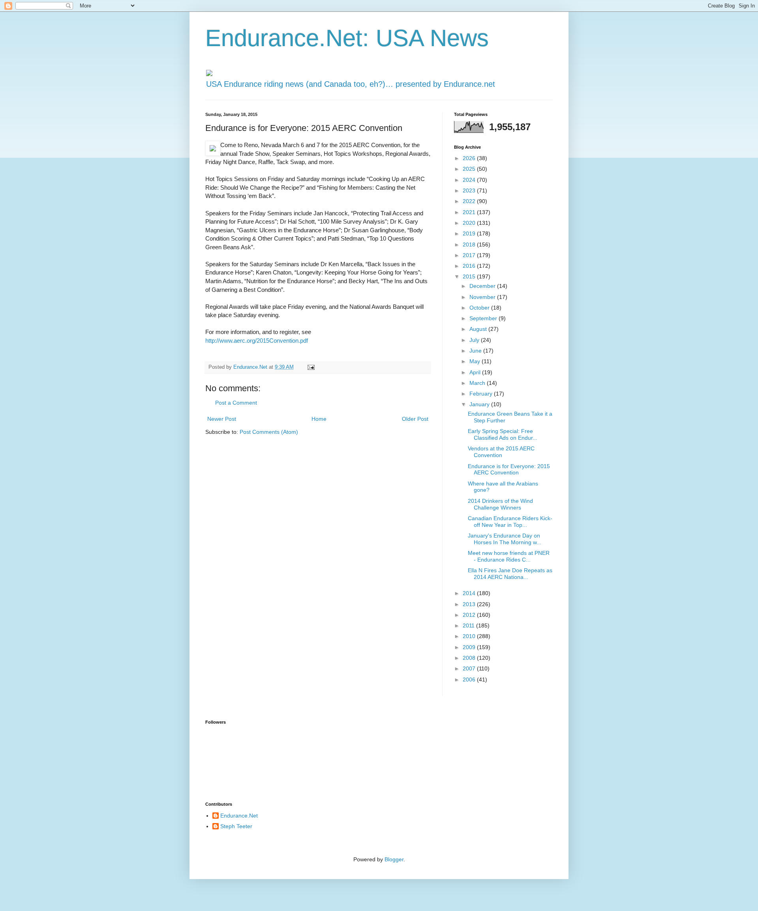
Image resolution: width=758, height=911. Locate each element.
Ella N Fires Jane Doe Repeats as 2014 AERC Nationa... (510, 573)
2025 (470, 169)
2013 (470, 604)
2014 (470, 593)
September (484, 318)
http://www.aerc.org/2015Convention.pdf (256, 340)
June (476, 350)
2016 (470, 266)
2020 (470, 223)
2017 (470, 255)
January (480, 404)
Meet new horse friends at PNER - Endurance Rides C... (509, 556)
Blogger (394, 859)
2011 (469, 625)
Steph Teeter (236, 826)
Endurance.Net (239, 815)
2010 (470, 636)
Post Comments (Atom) (269, 432)
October (480, 307)
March (478, 383)
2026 (470, 158)
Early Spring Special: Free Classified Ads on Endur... (502, 434)
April (475, 372)
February (481, 393)
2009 (470, 647)
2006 (470, 679)
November (483, 297)
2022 (470, 201)
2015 (470, 276)
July (475, 340)
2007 (470, 668)
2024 (470, 180)
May (475, 361)
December (483, 286)
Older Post (415, 419)
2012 (470, 615)
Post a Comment (236, 402)
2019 (470, 233)
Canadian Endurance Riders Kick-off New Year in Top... (510, 521)
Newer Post (221, 419)
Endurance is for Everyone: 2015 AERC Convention (509, 469)
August (478, 329)
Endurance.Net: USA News (347, 38)
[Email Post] (310, 367)
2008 (470, 658)
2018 (470, 244)
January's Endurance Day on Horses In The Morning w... (504, 538)
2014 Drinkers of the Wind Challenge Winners (500, 504)
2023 (470, 190)
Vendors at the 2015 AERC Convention (501, 451)
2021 (470, 212)
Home (318, 419)
